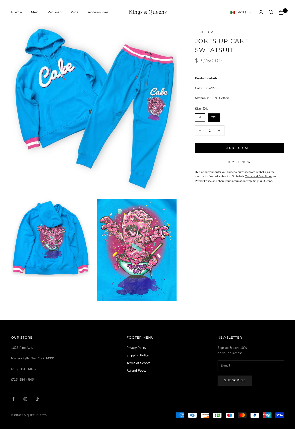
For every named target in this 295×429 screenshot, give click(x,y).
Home (16, 12)
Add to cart (239, 148)
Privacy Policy (136, 348)
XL (200, 116)
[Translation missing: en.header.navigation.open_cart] (281, 12)
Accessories (98, 12)
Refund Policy (136, 370)
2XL (214, 116)
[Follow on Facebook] (13, 399)
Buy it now (239, 162)
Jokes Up (204, 32)
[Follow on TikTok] (37, 399)
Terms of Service (138, 363)
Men (34, 12)
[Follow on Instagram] (25, 399)
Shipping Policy (138, 355)
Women (55, 12)
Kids (74, 12)
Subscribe (235, 380)
